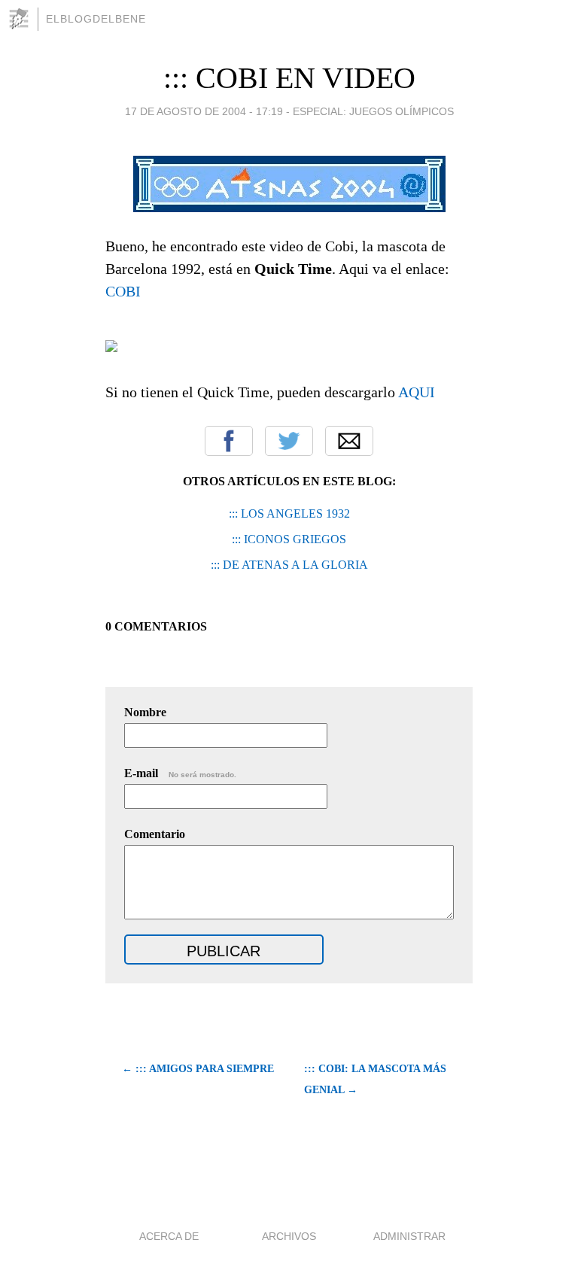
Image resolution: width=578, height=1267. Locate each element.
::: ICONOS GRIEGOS (289, 539)
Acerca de (169, 1236)
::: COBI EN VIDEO (289, 78)
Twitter (289, 441)
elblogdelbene (96, 19)
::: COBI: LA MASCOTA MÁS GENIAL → (375, 1079)
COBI (123, 291)
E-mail (180, 773)
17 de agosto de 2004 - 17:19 (204, 111)
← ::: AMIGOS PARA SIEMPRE (198, 1068)
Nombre (145, 712)
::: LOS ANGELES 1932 (289, 513)
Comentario (154, 834)
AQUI (416, 392)
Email (349, 441)
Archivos (289, 1236)
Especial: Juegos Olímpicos (373, 111)
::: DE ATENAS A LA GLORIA (289, 564)
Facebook (229, 441)
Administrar (409, 1236)
